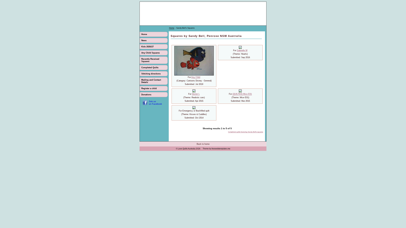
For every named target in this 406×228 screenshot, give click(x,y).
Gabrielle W (242, 50)
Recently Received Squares (150, 60)
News (144, 40)
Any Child (195, 77)
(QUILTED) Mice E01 (242, 94)
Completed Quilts (149, 67)
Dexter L (196, 94)
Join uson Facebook (155, 102)
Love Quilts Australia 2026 (189, 149)
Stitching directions (151, 74)
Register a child (149, 88)
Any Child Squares (150, 53)
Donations (146, 94)
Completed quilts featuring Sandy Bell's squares (245, 132)
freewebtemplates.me (221, 149)
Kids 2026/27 (147, 46)
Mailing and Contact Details (151, 81)
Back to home (203, 144)
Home (144, 34)
